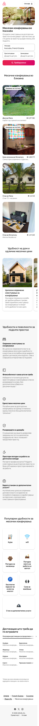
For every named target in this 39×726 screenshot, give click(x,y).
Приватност (15, 715)
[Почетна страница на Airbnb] (4, 3)
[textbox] (10, 56)
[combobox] (18, 48)
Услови (24, 715)
